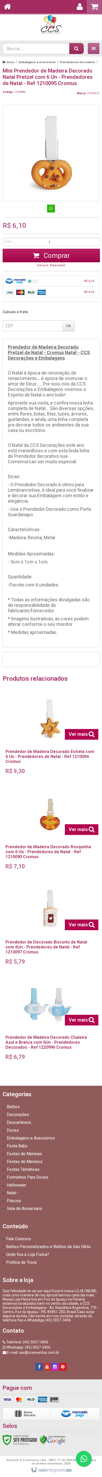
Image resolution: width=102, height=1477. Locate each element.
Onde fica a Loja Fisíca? (27, 1254)
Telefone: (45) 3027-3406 (26, 1342)
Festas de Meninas (24, 1153)
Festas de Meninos (24, 1161)
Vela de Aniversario (24, 1208)
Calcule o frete (15, 312)
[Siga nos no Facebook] (39, 1367)
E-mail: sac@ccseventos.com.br (32, 1352)
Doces (13, 1130)
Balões (13, 1106)
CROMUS (93, 93)
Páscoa (14, 1200)
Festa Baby (17, 1145)
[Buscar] (76, 48)
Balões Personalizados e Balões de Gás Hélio (48, 1246)
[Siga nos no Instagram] (55, 1367)
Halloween (16, 1185)
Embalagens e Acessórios (37, 62)
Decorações (18, 1114)
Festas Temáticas (23, 1169)
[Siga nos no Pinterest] (63, 1367)
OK (68, 325)
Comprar (56, 255)
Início (10, 62)
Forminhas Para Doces (27, 1177)
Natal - (13, 1192)
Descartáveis (19, 1122)
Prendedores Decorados (77, 62)
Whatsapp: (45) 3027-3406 (28, 1347)
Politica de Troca (21, 1262)
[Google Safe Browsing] (52, 1439)
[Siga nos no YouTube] (47, 1367)
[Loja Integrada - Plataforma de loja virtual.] (51, 1470)
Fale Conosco (18, 1238)
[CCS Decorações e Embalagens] (51, 24)
